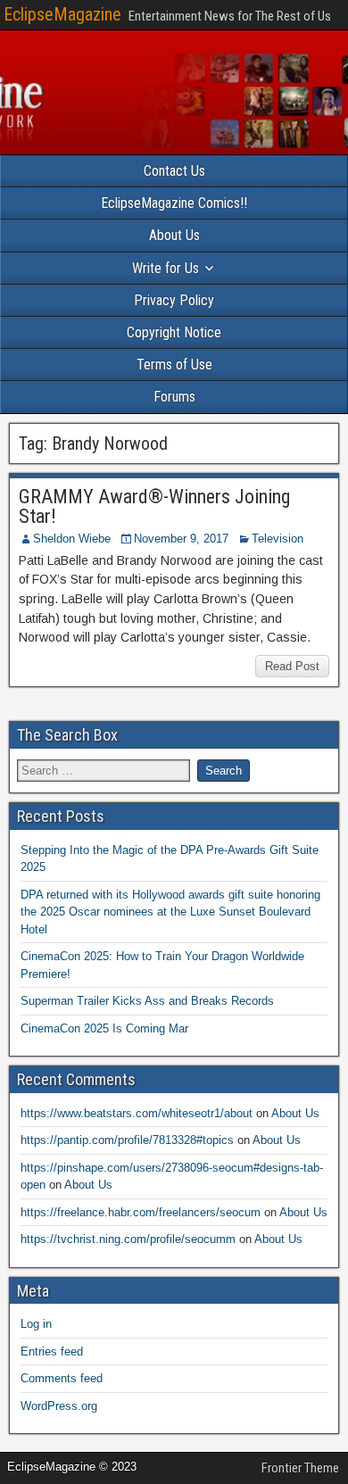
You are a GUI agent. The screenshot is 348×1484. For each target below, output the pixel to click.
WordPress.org (59, 1406)
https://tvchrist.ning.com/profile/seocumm (128, 1239)
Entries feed (52, 1351)
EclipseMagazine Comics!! (174, 203)
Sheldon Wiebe (72, 538)
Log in (36, 1324)
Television (277, 538)
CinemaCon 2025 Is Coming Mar (104, 1028)
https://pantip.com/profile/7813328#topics (127, 1140)
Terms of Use (174, 364)
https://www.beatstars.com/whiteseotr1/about (137, 1113)
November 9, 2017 (181, 538)
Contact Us (174, 170)
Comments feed (62, 1378)
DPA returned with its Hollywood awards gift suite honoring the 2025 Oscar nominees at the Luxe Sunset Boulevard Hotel (170, 912)
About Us (174, 235)
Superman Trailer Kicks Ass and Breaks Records (147, 1000)
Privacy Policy (174, 300)
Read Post (292, 666)
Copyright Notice (174, 332)
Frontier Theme (300, 1468)
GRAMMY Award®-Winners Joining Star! (154, 506)
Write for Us (165, 268)
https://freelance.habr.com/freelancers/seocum (141, 1212)
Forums (174, 396)
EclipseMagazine (62, 14)
